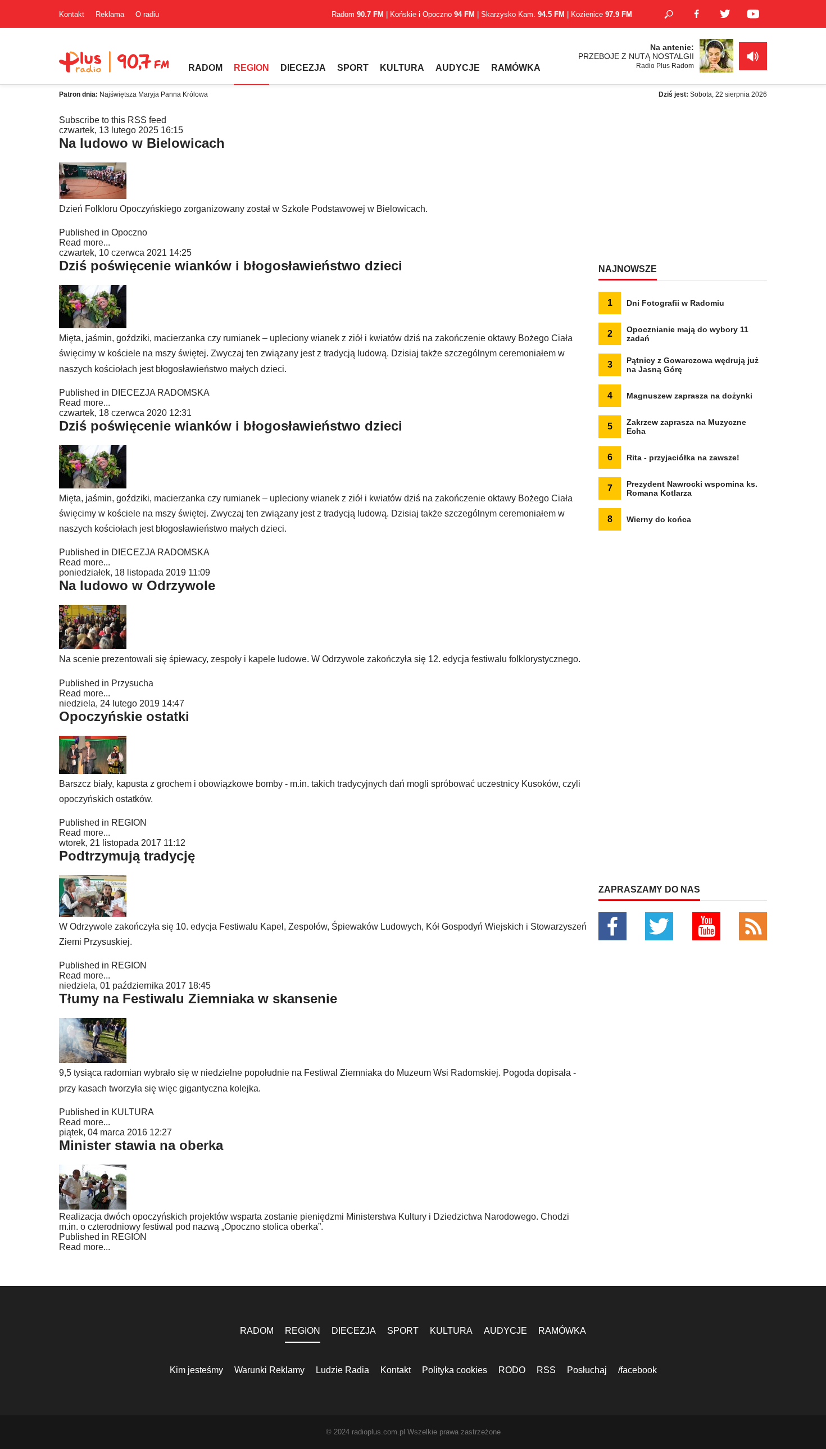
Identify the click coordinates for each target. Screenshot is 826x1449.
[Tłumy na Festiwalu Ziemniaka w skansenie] (92, 1060)
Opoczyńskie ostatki (124, 716)
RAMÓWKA (516, 68)
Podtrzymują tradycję (127, 855)
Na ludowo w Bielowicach (142, 143)
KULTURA (402, 68)
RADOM (205, 68)
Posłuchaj (587, 1370)
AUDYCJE (457, 68)
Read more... (84, 242)
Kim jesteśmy (196, 1370)
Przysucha (132, 683)
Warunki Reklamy (269, 1370)
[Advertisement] (682, 185)
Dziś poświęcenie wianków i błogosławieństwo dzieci (230, 265)
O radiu (147, 14)
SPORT (353, 68)
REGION (251, 68)
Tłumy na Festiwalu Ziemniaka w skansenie (198, 998)
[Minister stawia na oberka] (92, 1206)
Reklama (110, 14)
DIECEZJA (303, 68)
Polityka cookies (454, 1370)
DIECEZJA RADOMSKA (160, 392)
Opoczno (129, 232)
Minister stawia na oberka (141, 1145)
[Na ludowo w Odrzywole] (92, 646)
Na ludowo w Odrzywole (137, 585)
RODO (511, 1370)
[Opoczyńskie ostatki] (92, 771)
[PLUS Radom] (115, 67)
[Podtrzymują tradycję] (92, 913)
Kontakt (71, 14)
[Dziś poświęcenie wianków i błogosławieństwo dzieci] (92, 325)
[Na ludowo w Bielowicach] (92, 196)
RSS (546, 1370)
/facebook (637, 1370)
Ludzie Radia (342, 1370)
